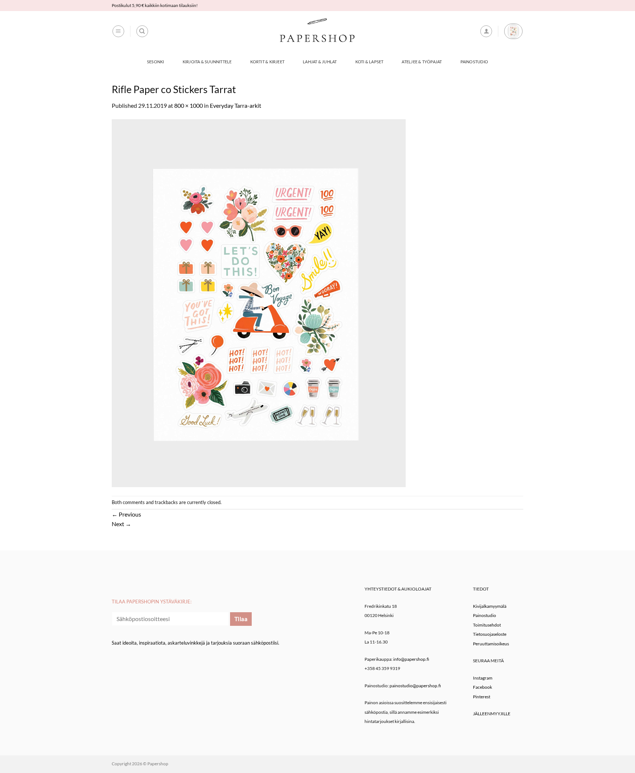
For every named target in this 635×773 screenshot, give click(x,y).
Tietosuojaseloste (489, 634)
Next (121, 523)
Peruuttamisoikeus (491, 643)
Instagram (482, 678)
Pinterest (481, 696)
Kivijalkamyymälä (489, 606)
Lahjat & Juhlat (320, 61)
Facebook (482, 687)
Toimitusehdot (487, 625)
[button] (118, 31)
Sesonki (155, 61)
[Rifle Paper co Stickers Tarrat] (259, 302)
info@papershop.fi (411, 659)
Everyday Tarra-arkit (235, 105)
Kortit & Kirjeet (267, 61)
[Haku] (142, 31)
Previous (126, 514)
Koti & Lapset (369, 61)
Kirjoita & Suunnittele (207, 61)
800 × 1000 (188, 105)
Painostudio (474, 61)
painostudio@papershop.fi (415, 685)
